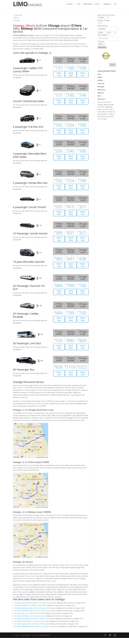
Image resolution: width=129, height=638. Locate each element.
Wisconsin (101, 99)
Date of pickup (102, 26)
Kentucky (101, 83)
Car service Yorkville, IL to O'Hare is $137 (27, 605)
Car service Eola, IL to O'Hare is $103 (26, 613)
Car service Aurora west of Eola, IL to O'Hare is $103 (31, 619)
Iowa (99, 74)
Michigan (101, 87)
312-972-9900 (53, 35)
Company (106, 4)
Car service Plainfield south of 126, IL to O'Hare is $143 (32, 611)
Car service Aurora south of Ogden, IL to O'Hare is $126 (32, 603)
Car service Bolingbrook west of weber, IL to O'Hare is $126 (33, 626)
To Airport (101, 41)
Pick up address (103, 35)
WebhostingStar (44, 635)
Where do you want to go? (106, 15)
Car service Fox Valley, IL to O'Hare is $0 (27, 616)
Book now (59, 74)
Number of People (104, 20)
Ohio (99, 96)
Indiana (100, 80)
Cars (78, 4)
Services (69, 4)
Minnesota (101, 90)
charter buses (69, 565)
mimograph (25, 635)
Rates (97, 4)
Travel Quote (87, 4)
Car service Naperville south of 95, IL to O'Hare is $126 (32, 608)
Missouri (101, 93)
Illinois (100, 77)
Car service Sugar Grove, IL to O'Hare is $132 (29, 624)
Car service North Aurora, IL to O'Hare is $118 (29, 621)
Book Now (71, 74)
